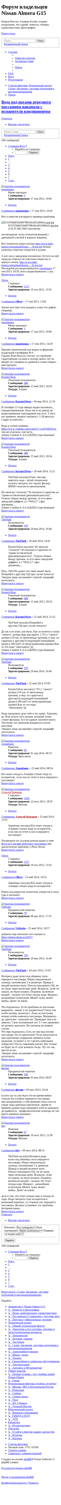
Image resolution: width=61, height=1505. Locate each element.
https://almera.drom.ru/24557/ (17, 937)
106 (26, 1074)
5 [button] (8, 171)
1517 (26, 286)
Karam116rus (8, 377)
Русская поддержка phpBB (16, 1468)
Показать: (10, 1227)
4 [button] (8, 168)
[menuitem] (25, 58)
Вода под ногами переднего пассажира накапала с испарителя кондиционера (26, 106)
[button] (17, 146)
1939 (26, 798)
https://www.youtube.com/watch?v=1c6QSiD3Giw (28, 428)
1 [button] (8, 158)
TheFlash (6, 519)
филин (5, 1068)
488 (26, 383)
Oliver (4, 280)
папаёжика (7, 189)
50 (25, 750)
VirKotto (6, 906)
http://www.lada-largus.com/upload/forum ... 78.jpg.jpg (27, 245)
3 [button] (8, 165)
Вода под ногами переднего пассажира (24, 843)
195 (26, 525)
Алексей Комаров (11, 792)
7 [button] (8, 177)
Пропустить (8, 33)
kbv (3, 1126)
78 (25, 913)
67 (25, 1132)
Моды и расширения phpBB (17, 1477)
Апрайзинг (7, 743)
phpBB (28, 1459)
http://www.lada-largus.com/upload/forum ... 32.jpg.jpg (21, 264)
